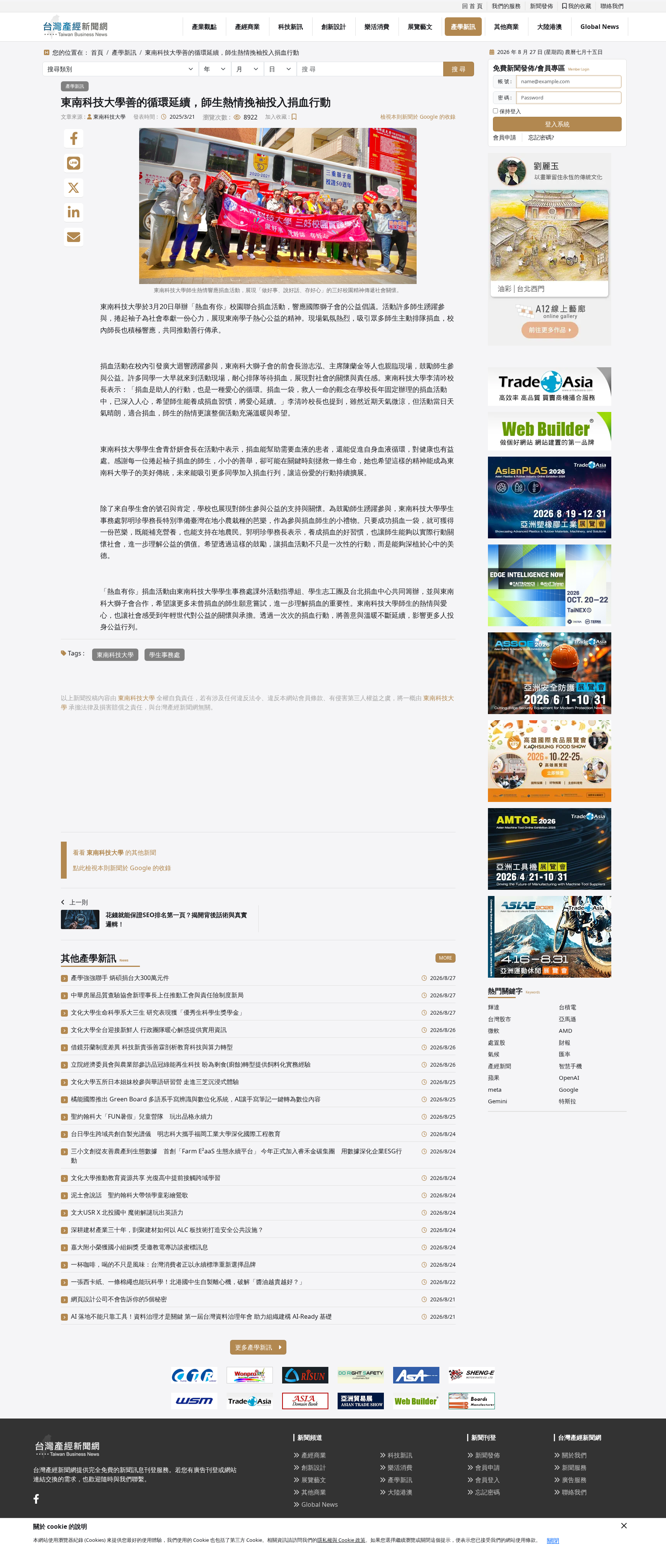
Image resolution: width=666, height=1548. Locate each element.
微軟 (494, 1030)
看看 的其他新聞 (114, 852)
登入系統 (557, 124)
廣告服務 (574, 1480)
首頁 (97, 52)
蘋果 (494, 1077)
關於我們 (574, 1455)
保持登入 (509, 111)
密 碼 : (504, 97)
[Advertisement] (258, 778)
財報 (564, 1042)
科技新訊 (290, 26)
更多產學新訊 (254, 1347)
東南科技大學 (109, 116)
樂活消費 (377, 26)
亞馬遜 (567, 1019)
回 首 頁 (472, 6)
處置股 (496, 1042)
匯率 (564, 1054)
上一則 (78, 902)
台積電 (567, 1007)
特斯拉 (567, 1101)
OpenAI (569, 1077)
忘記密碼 (487, 1492)
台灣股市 (499, 1019)
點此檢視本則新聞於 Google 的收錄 (122, 868)
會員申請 (504, 137)
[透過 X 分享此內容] (73, 188)
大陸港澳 (549, 26)
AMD (565, 1030)
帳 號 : (504, 81)
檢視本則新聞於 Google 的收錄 (418, 116)
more (445, 958)
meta (494, 1089)
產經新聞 (499, 1066)
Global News (599, 26)
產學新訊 (463, 26)
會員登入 (487, 1480)
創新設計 (333, 26)
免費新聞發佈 (514, 67)
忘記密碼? (541, 137)
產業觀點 (204, 26)
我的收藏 (579, 6)
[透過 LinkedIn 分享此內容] (73, 212)
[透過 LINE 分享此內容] (73, 163)
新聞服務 (574, 1467)
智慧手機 (570, 1066)
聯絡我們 (612, 6)
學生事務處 (164, 654)
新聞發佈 (541, 6)
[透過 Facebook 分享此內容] (73, 138)
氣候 (494, 1054)
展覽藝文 (420, 26)
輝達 (494, 1007)
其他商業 (506, 26)
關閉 (553, 1540)
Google (568, 1089)
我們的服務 (506, 6)
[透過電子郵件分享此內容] (73, 237)
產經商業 (247, 26)
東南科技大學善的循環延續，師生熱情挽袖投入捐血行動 (222, 52)
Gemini (497, 1101)
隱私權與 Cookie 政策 (341, 1539)
